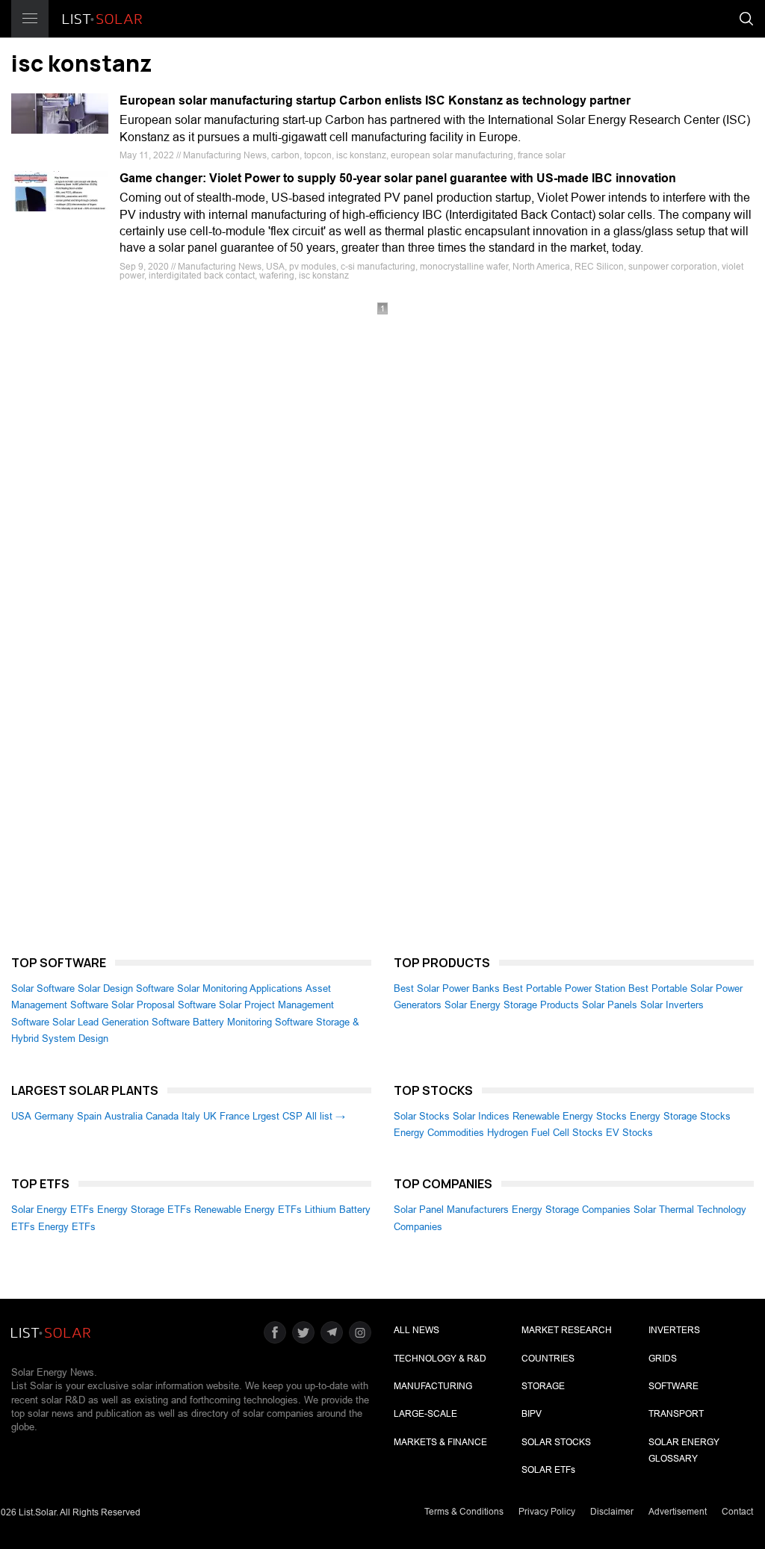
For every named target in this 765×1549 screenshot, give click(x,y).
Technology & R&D (440, 1358)
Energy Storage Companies (571, 1209)
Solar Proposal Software (163, 1005)
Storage (543, 1386)
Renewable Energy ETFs (248, 1209)
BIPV (531, 1414)
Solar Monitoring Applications (240, 988)
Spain (89, 1116)
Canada (162, 1116)
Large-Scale (425, 1414)
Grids (662, 1358)
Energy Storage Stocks (680, 1116)
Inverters (674, 1330)
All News (416, 1330)
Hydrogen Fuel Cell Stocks (545, 1132)
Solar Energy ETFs (52, 1209)
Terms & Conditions (464, 1511)
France (235, 1116)
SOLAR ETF (548, 1470)
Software (673, 1386)
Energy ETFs (67, 1226)
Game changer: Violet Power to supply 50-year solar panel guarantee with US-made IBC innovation (398, 178)
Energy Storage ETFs (144, 1209)
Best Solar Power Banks (447, 988)
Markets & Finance (440, 1442)
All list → (325, 1116)
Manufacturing (433, 1386)
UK (210, 1116)
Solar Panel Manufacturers (451, 1209)
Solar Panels (609, 1005)
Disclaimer (612, 1511)
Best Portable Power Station (564, 988)
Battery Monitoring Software (253, 1022)
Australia (124, 1116)
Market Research (566, 1330)
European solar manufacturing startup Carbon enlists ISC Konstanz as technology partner (375, 100)
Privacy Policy (546, 1511)
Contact (737, 1511)
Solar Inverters (672, 1005)
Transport (676, 1414)
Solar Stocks (422, 1116)
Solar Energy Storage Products (512, 1005)
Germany (54, 1116)
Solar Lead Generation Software (121, 1022)
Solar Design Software (126, 988)
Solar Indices (481, 1116)
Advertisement (677, 1511)
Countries (547, 1358)
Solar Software (43, 988)
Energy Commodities (439, 1132)
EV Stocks (629, 1132)
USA (21, 1116)
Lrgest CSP (278, 1116)
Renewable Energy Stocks (569, 1116)
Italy (191, 1116)
